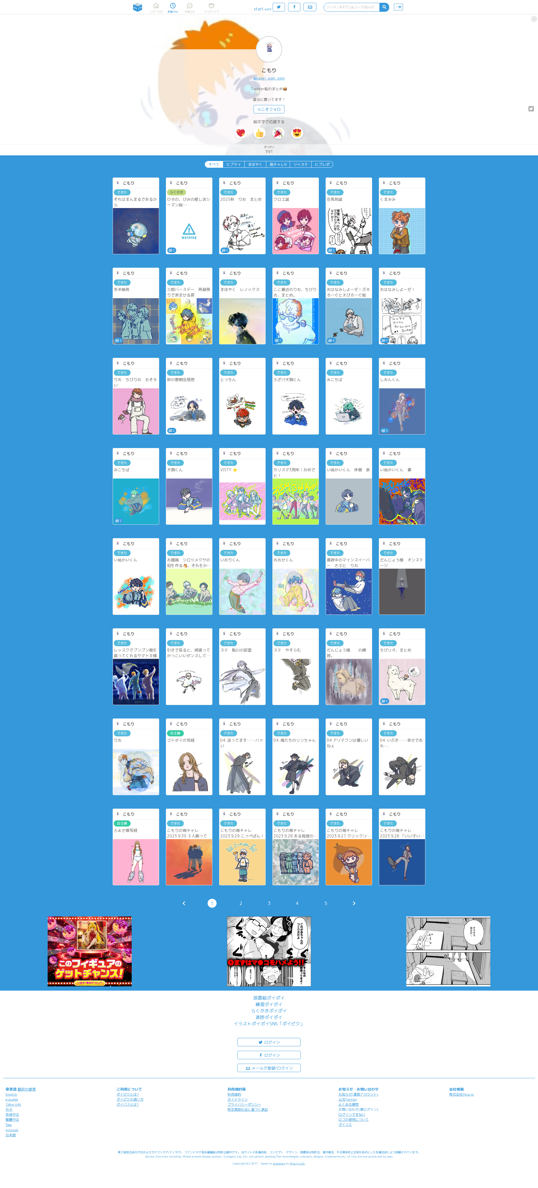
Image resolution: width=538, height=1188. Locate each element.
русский (12, 1130)
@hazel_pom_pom (269, 78)
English (11, 1094)
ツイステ (300, 164)
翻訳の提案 (27, 1089)
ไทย (8, 1124)
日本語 (11, 1135)
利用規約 (234, 1094)
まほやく (255, 164)
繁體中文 (12, 1119)
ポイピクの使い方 (130, 1099)
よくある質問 (348, 1104)
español (12, 1099)
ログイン (271, 1042)
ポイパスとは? (128, 1104)
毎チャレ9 (278, 164)
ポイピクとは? (128, 1094)
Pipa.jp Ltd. (297, 1163)
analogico (279, 1163)
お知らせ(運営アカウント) (358, 1094)
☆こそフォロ (269, 109)
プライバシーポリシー (244, 1104)
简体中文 (12, 1114)
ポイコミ (345, 1124)
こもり (269, 70)
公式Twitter (347, 1099)
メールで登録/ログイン (272, 1068)
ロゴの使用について (353, 1119)
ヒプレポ (322, 164)
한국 (9, 1109)
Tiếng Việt (13, 1104)
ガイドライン (238, 1099)
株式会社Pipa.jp (461, 1094)
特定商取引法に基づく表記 (248, 1109)
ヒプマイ (233, 164)
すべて (213, 164)
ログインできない (351, 1114)
